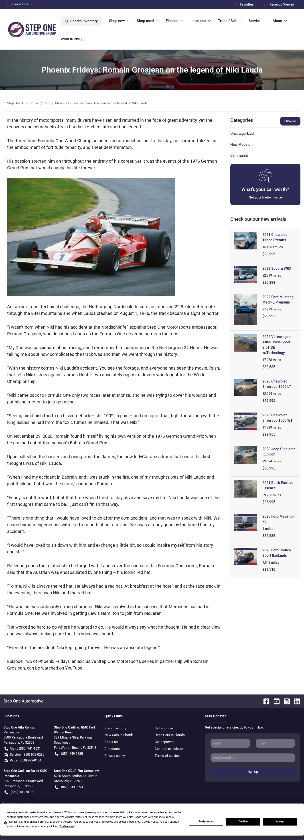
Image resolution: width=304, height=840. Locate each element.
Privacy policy (114, 756)
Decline (243, 821)
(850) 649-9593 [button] (72, 787)
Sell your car (164, 728)
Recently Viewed (282, 4)
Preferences (206, 821)
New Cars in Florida (119, 735)
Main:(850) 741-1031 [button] (25, 749)
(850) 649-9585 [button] (72, 754)
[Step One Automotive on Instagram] (285, 701)
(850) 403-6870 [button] (21, 792)
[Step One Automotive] (32, 29)
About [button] (277, 21)
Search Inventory (84, 21)
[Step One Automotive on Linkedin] (295, 701)
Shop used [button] (145, 21)
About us (111, 742)
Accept (280, 821)
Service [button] (255, 21)
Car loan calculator (169, 749)
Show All (290, 121)
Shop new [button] (117, 21)
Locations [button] (198, 21)
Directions (112, 749)
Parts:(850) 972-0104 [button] (25, 760)
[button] (21, 4)
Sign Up (252, 771)
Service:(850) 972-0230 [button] (27, 755)
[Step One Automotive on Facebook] (264, 701)
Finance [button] (172, 21)
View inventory (115, 728)
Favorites (247, 4)
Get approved (164, 742)
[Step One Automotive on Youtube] (275, 701)
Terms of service (167, 756)
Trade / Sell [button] (227, 21)
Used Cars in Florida (170, 735)
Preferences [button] (67, 826)
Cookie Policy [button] (150, 821)
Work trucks (70, 39)
